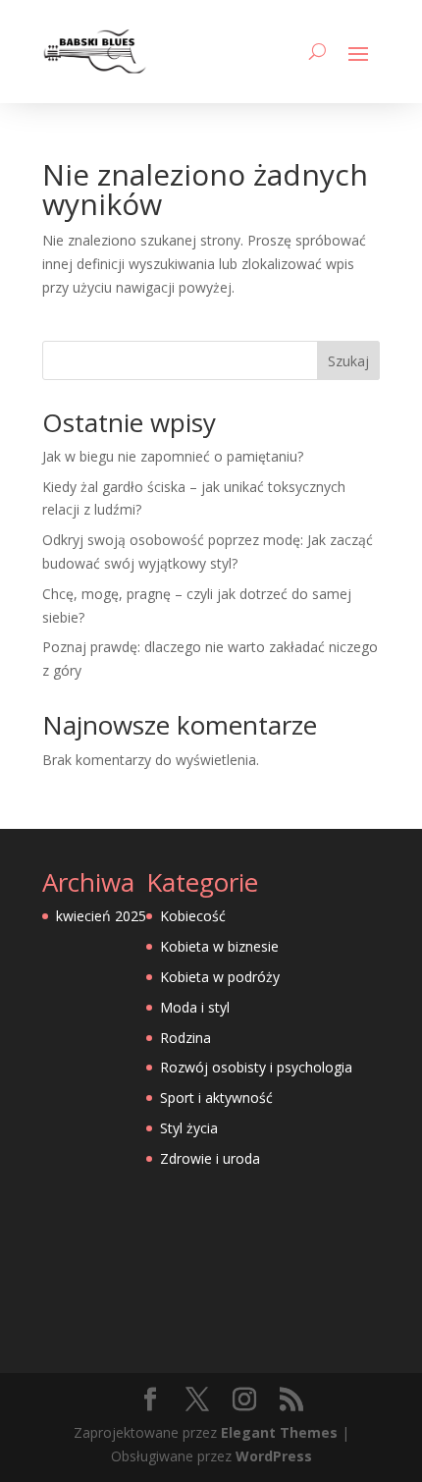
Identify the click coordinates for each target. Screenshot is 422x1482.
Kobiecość (193, 915)
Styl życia (189, 1128)
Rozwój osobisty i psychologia (256, 1067)
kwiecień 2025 (101, 915)
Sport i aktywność (216, 1097)
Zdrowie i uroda (210, 1158)
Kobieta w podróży (220, 976)
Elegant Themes (279, 1432)
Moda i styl (195, 1007)
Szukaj (348, 361)
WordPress (274, 1456)
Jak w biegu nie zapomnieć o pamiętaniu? (172, 456)
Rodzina (185, 1037)
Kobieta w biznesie (219, 946)
